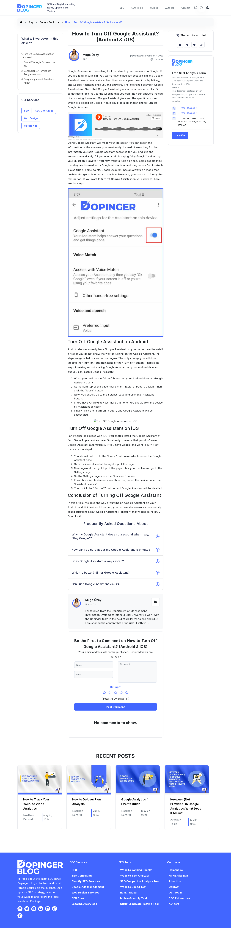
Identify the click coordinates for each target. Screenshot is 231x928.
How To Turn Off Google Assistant (89, 139)
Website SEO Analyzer (134, 875)
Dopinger (71, 139)
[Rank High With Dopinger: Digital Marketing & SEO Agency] (21, 22)
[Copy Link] (201, 45)
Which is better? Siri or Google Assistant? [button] (101, 572)
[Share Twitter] (194, 45)
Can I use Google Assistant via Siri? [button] (96, 584)
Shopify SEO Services (86, 881)
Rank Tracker (129, 892)
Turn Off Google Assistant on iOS (39, 64)
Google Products (49, 22)
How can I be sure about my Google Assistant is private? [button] (111, 549)
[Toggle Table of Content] (58, 50)
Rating (114, 687)
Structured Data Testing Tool (139, 903)
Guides (154, 7)
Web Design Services (85, 892)
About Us (175, 881)
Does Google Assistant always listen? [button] (98, 561)
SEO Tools (137, 7)
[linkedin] (155, 602)
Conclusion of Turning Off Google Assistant (37, 72)
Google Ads (30, 125)
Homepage (176, 869)
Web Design (31, 118)
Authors (169, 7)
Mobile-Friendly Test (133, 898)
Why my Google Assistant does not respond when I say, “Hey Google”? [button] (110, 536)
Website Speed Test (133, 886)
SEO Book (78, 898)
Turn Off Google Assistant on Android (38, 55)
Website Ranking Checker (137, 869)
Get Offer (180, 135)
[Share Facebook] (180, 45)
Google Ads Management (88, 886)
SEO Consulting (44, 110)
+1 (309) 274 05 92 (187, 108)
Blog (30, 22)
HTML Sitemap (178, 875)
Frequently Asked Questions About (39, 81)
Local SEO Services (84, 903)
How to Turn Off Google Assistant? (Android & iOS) (94, 22)
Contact (185, 7)
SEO (122, 7)
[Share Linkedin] (187, 45)
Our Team (175, 892)
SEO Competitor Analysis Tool (139, 881)
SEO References (179, 898)
